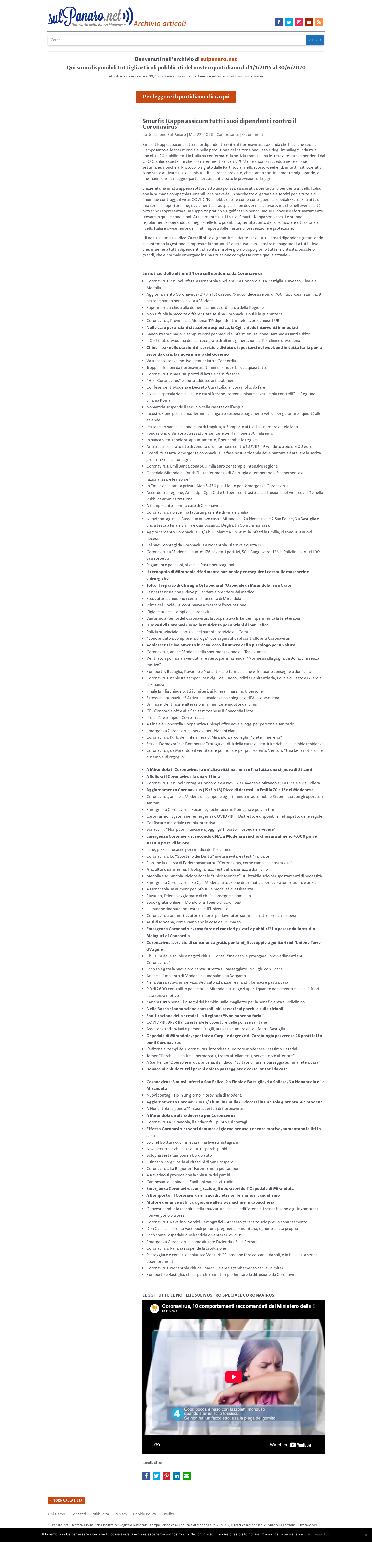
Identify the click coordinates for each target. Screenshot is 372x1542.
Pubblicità (100, 1515)
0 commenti (253, 134)
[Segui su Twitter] (289, 22)
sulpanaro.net (219, 59)
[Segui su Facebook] (279, 22)
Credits (168, 1515)
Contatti (78, 1515)
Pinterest (166, 1476)
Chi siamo (56, 1515)
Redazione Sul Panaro (167, 134)
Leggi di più (322, 1534)
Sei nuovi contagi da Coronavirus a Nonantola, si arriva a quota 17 (203, 545)
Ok (308, 1534)
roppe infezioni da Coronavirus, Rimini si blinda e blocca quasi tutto (207, 367)
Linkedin (176, 1476)
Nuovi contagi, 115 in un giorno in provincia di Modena (194, 1095)
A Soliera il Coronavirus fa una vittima (183, 776)
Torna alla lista (68, 1500)
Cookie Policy (144, 1515)
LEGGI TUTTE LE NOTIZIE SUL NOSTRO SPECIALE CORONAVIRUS (208, 1295)
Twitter (156, 1476)
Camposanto (227, 134)
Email (187, 1476)
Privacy (121, 1515)
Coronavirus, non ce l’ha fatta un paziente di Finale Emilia (197, 512)
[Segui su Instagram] (299, 22)
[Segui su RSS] (319, 22)
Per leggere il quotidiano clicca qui (186, 96)
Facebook (146, 1476)
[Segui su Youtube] (309, 22)
